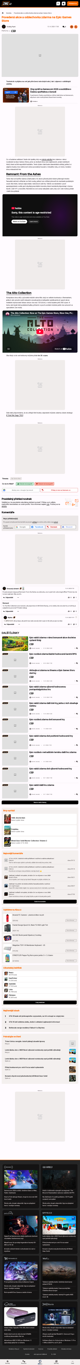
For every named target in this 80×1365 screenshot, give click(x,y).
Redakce (35, 101)
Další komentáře (40, 901)
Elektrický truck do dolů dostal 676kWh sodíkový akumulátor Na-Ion (17, 1335)
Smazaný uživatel (13, 588)
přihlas (34, 522)
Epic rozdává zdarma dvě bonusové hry (47, 719)
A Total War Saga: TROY (14, 415)
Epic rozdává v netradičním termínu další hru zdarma (52, 752)
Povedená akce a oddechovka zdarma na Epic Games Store (33, 13)
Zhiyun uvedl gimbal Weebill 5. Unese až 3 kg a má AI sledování (58, 1335)
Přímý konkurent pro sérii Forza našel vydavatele (24, 1067)
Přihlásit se (73, 3)
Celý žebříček (40, 1002)
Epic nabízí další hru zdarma (41, 785)
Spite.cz (7, 1061)
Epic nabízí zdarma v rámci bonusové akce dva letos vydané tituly (52, 639)
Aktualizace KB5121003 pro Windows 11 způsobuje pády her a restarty (18, 1341)
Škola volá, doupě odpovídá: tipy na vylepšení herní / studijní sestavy (19, 1204)
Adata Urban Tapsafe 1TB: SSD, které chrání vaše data (19, 1329)
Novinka (8, 13)
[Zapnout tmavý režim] (64, 3)
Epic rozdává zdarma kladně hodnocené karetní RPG (53, 654)
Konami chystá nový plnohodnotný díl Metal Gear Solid (26, 1076)
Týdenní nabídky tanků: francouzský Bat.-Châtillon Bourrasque (56, 1289)
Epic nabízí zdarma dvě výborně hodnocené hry (50, 768)
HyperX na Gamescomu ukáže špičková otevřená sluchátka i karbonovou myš (20, 1237)
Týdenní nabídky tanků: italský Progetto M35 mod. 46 (57, 1296)
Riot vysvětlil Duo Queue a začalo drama (18, 1292)
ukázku (4, 506)
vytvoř (56, 522)
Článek (6, 89)
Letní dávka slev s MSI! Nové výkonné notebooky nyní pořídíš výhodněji (32, 1050)
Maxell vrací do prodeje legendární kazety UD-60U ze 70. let (20, 1244)
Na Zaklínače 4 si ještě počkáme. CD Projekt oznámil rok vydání (57, 1198)
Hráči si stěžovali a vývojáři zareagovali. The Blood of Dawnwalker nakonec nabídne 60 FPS (58, 1192)
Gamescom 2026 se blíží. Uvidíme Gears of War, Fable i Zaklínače (20, 1192)
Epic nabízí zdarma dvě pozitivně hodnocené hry (51, 736)
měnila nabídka (47, 159)
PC (14, 31)
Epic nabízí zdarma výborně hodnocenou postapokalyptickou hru (47, 688)
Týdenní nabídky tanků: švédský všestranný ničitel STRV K (57, 1283)
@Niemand (9, 621)
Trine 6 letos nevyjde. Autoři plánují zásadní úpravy (25, 1041)
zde (48, 504)
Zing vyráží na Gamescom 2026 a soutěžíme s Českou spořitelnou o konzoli (50, 90)
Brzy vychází (9, 810)
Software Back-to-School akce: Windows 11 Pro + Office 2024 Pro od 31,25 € (59, 1341)
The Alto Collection (18, 293)
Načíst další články (40, 802)
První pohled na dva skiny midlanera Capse (19, 1282)
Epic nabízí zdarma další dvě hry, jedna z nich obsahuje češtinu (53, 704)
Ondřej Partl (11, 27)
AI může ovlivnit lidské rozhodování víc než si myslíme (19, 1250)
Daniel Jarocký (36, 648)
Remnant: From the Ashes (23, 174)
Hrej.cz (7, 1044)
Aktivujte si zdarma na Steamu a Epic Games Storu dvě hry (52, 671)
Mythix (10, 617)
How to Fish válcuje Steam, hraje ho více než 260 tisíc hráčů (20, 1198)
